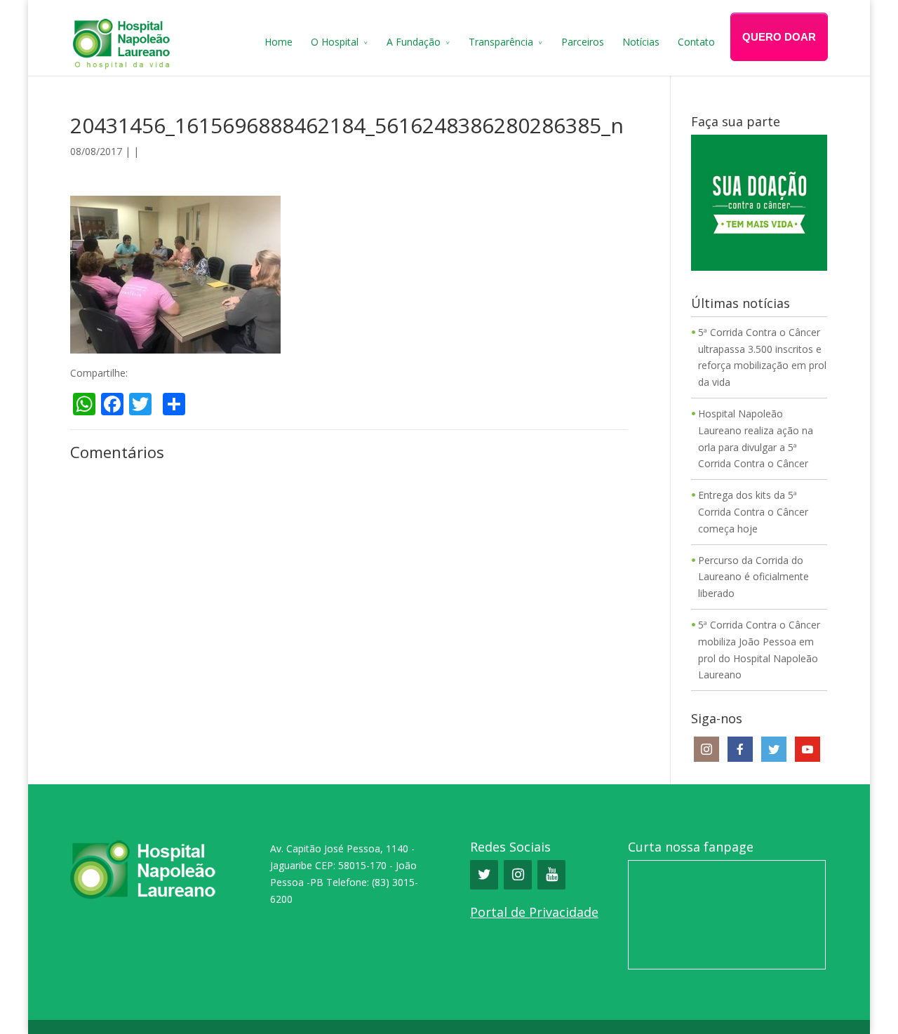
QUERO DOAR (779, 37)
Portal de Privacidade (534, 912)
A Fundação (414, 41)
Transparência (501, 41)
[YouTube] (551, 874)
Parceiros (582, 41)
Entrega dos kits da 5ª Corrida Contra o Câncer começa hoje (753, 511)
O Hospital (334, 41)
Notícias (640, 41)
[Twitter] (484, 874)
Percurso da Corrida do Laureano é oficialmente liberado (753, 576)
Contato (696, 41)
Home (278, 41)
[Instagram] (518, 874)
